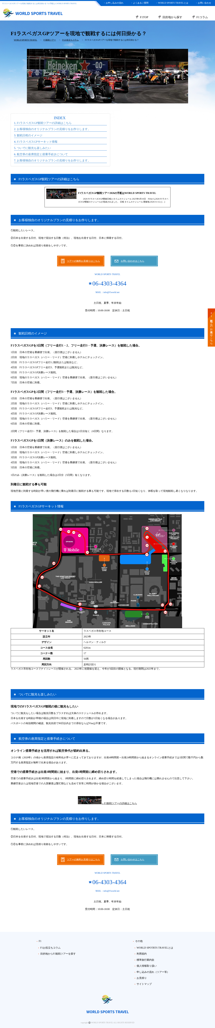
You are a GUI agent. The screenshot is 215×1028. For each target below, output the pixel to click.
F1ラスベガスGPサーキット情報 (37, 141)
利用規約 (142, 953)
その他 (139, 941)
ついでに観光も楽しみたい (34, 148)
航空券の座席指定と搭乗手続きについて (42, 154)
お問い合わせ (203, 3)
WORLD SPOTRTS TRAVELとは (155, 947)
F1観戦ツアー (49, 40)
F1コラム (202, 17)
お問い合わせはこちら (132, 261)
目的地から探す (172, 17)
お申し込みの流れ (113, 3)
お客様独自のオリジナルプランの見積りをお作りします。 (54, 129)
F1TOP (144, 17)
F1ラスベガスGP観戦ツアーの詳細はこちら (44, 123)
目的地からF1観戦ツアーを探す (58, 953)
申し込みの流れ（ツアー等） (153, 972)
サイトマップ (144, 984)
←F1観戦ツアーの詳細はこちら (119, 803)
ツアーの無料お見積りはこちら (83, 261)
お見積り (142, 978)
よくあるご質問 (139, 3)
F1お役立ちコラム (70, 40)
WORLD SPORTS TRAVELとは (172, 3)
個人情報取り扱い (147, 965)
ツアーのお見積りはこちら (211, 327)
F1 (40, 941)
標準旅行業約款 (145, 959)
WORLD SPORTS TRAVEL (25, 40)
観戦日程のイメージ (29, 135)
